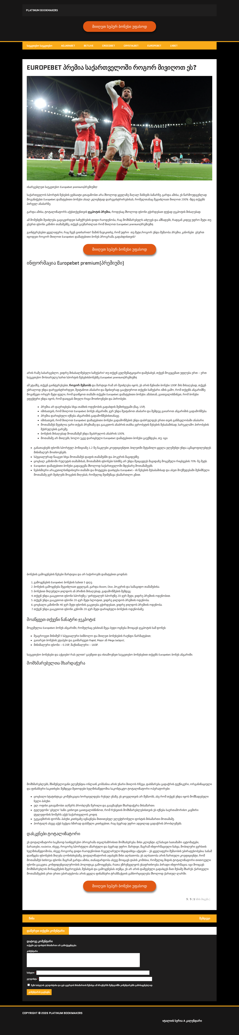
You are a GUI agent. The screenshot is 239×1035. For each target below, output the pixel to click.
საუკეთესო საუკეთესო (39, 45)
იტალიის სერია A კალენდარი (182, 1021)
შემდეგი (204, 918)
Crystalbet (131, 45)
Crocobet (108, 45)
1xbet (174, 45)
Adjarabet (68, 45)
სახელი (31, 972)
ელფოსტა (32, 979)
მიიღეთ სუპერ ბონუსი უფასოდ (119, 26)
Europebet (154, 45)
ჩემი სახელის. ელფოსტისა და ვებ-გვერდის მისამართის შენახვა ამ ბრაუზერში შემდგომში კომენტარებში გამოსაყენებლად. (92, 985)
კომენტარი (32, 951)
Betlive (88, 45)
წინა (31, 918)
